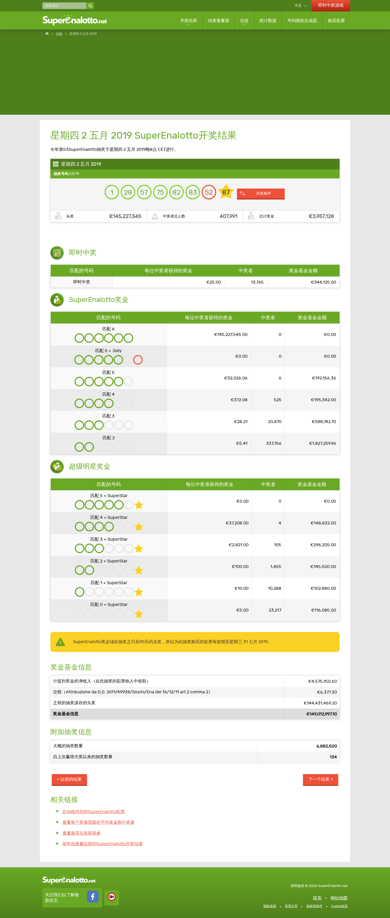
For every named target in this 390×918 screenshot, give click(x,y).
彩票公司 (291, 906)
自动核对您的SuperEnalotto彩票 (93, 811)
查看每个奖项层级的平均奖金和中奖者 (98, 822)
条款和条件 (314, 906)
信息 (244, 20)
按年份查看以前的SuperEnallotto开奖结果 (102, 843)
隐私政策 (269, 906)
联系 (317, 897)
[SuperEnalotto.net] (78, 20)
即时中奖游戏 (331, 5)
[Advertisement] (195, 77)
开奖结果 (188, 20)
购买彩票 (336, 20)
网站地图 (339, 897)
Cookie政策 (339, 906)
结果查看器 (218, 20)
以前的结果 (71, 779)
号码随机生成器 (302, 20)
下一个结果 (319, 779)
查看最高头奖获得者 (81, 833)
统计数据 (267, 20)
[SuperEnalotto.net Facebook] (92, 901)
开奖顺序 (263, 193)
